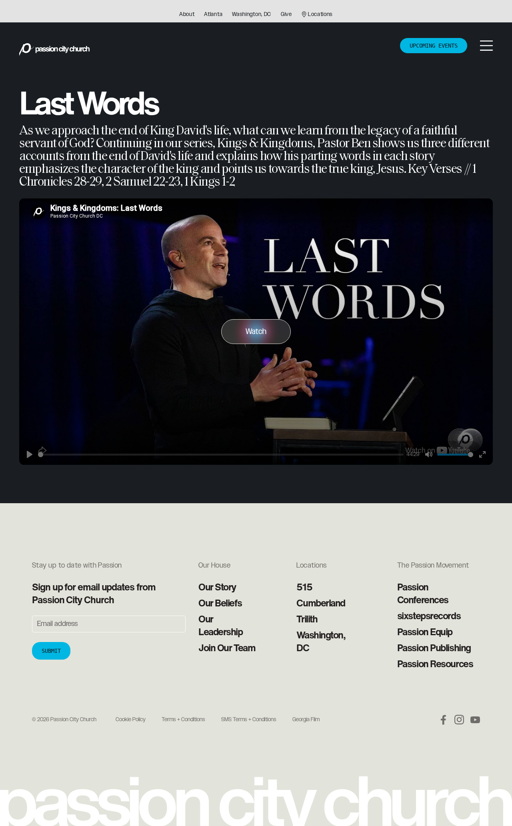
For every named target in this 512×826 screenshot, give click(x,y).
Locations (320, 14)
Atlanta (213, 14)
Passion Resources (435, 663)
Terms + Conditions (183, 719)
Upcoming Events (434, 45)
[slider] (221, 454)
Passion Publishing (434, 647)
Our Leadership (220, 625)
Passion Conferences (422, 593)
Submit (51, 651)
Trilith (306, 618)
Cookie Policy (131, 719)
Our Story (217, 586)
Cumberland (320, 602)
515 (304, 586)
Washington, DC (251, 14)
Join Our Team (226, 647)
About (187, 14)
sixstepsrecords (428, 615)
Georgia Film (306, 719)
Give (286, 14)
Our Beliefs (220, 602)
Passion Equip (424, 631)
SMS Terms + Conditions (248, 719)
